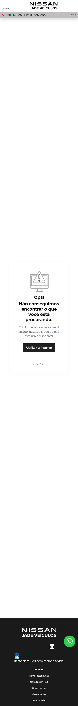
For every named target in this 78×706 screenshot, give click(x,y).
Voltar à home (39, 347)
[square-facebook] (26, 646)
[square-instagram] (34, 646)
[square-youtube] (43, 646)
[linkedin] (52, 646)
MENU (6, 8)
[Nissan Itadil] (43, 5)
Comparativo (39, 700)
